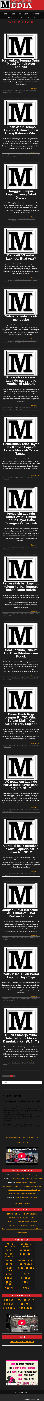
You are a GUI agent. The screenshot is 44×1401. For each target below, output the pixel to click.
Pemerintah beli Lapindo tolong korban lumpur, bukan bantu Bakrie (20, 586)
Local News (9, 1269)
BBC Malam (9, 1308)
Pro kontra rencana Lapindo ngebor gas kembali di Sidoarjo (21, 380)
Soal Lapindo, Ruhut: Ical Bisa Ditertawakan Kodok (21, 653)
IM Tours (36, 14)
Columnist (26, 1250)
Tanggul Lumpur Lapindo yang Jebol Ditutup (21, 194)
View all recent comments (22, 1203)
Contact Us (16, 14)
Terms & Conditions (21, 1392)
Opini (9, 1274)
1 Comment (20, 92)
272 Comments (6, 875)
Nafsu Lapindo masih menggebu (21, 318)
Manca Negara (26, 1268)
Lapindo (4, 92)
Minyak (4, 409)
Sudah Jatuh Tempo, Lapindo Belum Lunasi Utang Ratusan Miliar (21, 130)
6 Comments (5, 939)
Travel (9, 1288)
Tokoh (25, 1282)
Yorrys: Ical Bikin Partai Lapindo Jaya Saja (21, 975)
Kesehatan (26, 1264)
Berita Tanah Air (19, 90)
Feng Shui (26, 1254)
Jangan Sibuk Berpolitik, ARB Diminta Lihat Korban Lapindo (21, 913)
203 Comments (8, 615)
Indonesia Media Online (24, 1396)
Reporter (10, 90)
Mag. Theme (27, 1399)
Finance (9, 1260)
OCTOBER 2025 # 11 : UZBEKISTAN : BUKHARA (22, 1214)
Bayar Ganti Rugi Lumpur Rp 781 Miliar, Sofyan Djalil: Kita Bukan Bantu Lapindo (20, 719)
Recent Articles (27, 90)
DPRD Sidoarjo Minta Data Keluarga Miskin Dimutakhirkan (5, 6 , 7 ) (21, 1038)
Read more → (35, 89)
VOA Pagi (26, 1304)
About (26, 14)
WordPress (39, 1399)
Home (6, 14)
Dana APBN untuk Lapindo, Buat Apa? (21, 257)
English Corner (9, 1255)
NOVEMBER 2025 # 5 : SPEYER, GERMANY (22, 1218)
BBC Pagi (9, 1300)
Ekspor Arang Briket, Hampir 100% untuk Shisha (27, 1179)
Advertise (32, 17)
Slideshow (33, 90)
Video (26, 1288)
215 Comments (8, 679)
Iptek (9, 1264)
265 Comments (8, 811)
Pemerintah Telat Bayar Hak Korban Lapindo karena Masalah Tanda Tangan (21, 448)
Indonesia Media (12, 219)
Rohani (9, 1278)
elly (9, 613)
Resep (26, 1274)
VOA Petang (25, 1308)
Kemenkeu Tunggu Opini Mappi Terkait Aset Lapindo (21, 63)
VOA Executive (26, 1300)
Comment (21, 342)
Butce (9, 1250)
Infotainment (26, 1260)
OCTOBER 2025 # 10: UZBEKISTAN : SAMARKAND (22, 1221)
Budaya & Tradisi (26, 1245)
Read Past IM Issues (22, 1143)
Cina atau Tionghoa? (22, 1341)
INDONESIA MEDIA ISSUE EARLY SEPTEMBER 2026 (22, 1138)
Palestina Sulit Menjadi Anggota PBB (26, 1197)
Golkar (23, 998)
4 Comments (7, 747)
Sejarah (26, 1278)
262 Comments (11, 1000)
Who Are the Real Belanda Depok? (28, 1175)
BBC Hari (9, 1304)
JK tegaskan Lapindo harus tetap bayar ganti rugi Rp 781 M (21, 785)
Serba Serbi (9, 1283)
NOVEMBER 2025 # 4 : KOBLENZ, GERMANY (22, 1225)
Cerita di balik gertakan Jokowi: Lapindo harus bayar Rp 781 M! (21, 849)
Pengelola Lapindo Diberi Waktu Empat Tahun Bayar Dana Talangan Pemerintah (21, 518)
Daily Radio (12, 17)
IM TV (22, 17)
